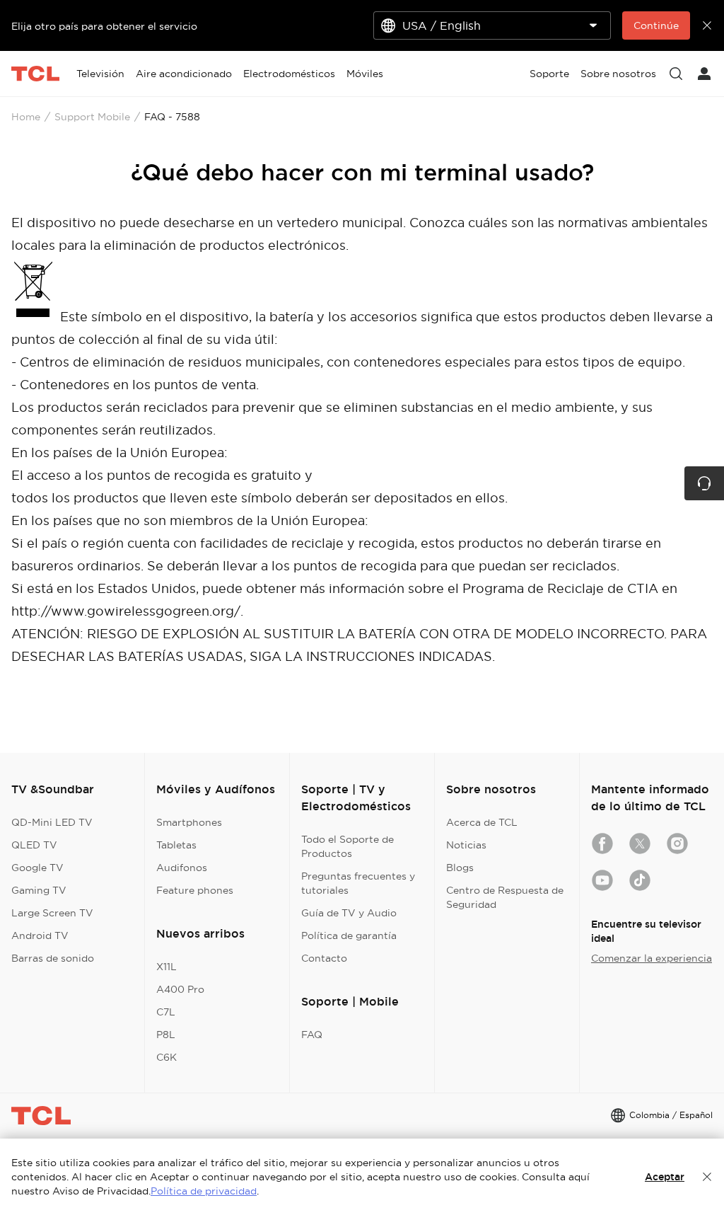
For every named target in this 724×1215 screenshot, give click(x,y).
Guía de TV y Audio (349, 912)
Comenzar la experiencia (651, 958)
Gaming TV (38, 890)
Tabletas (176, 845)
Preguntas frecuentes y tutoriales (358, 883)
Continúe (656, 25)
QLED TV (34, 845)
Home (25, 116)
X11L (166, 966)
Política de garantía (349, 935)
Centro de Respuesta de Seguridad (505, 897)
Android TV (40, 935)
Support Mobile (92, 116)
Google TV (37, 867)
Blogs (460, 867)
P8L (165, 1034)
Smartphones (189, 822)
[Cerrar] (707, 1176)
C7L (165, 1012)
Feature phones (194, 890)
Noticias (466, 845)
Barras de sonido (52, 958)
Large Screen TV (52, 912)
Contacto (324, 958)
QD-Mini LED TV (52, 822)
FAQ (311, 1034)
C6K (166, 1057)
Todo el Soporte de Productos (347, 846)
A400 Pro (180, 989)
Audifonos (181, 867)
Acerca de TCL (482, 822)
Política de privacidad (204, 1191)
